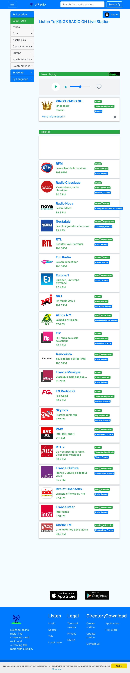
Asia (15, 33)
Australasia (19, 39)
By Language (20, 79)
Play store (111, 629)
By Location (20, 14)
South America (21, 65)
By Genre (18, 72)
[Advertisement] (21, 133)
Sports (52, 629)
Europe (17, 52)
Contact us (93, 643)
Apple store (112, 623)
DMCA (71, 639)
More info (57, 669)
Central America (22, 46)
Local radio (19, 20)
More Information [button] (52, 116)
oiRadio (40, 4)
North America (21, 59)
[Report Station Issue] (115, 117)
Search (113, 4)
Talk (50, 636)
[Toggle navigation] (12, 4)
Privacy (71, 633)
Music (51, 623)
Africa (16, 26)
